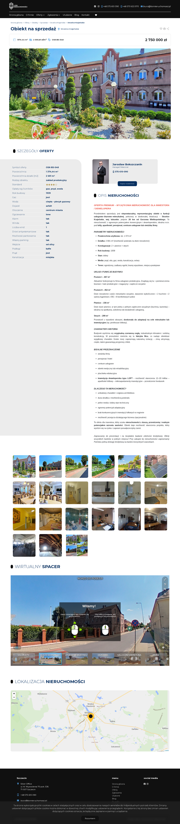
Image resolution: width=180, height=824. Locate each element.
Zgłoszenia (117, 793)
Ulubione (67, 15)
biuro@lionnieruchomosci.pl (34, 800)
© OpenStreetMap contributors (159, 750)
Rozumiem (90, 818)
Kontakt (86, 15)
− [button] (14, 697)
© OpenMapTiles (145, 750)
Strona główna (16, 15)
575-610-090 (121, 172)
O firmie (30, 15)
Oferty (39, 15)
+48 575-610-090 (28, 795)
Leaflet (137, 750)
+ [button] (14, 693)
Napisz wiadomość (127, 184)
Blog (76, 15)
